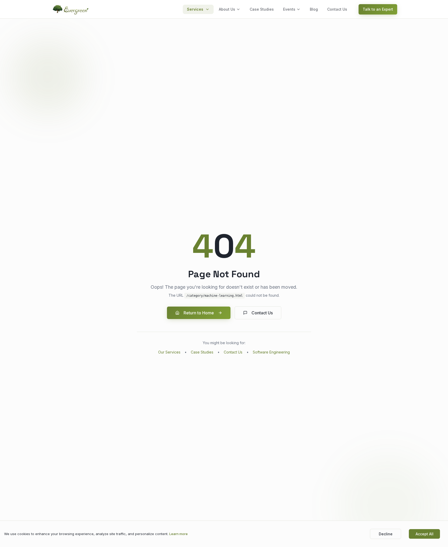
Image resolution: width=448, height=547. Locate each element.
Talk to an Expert (378, 9)
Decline (386, 534)
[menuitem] (198, 9)
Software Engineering (271, 352)
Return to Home (199, 312)
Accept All (424, 534)
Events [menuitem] (289, 9)
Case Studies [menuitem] (262, 9)
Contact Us (262, 312)
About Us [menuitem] (227, 9)
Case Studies (202, 352)
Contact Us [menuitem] (337, 9)
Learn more (178, 534)
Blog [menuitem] (314, 9)
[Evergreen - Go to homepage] (71, 9)
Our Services (169, 352)
